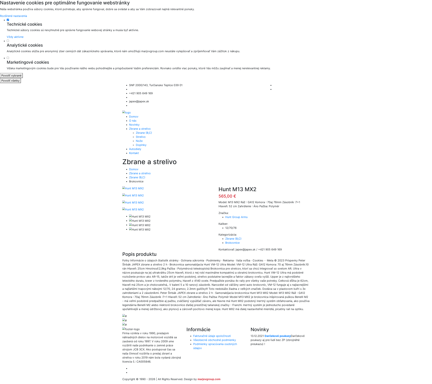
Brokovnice (232, 242)
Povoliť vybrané (11, 75)
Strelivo (141, 136)
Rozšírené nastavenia (13, 16)
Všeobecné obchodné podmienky (214, 340)
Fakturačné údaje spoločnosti (212, 336)
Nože (139, 141)
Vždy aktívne (15, 37)
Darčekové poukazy (278, 336)
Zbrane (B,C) (144, 132)
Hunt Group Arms (236, 217)
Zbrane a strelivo (140, 128)
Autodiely (135, 149)
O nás (132, 120)
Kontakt (134, 153)
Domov (133, 116)
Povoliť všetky (10, 80)
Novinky (134, 124)
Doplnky (141, 145)
